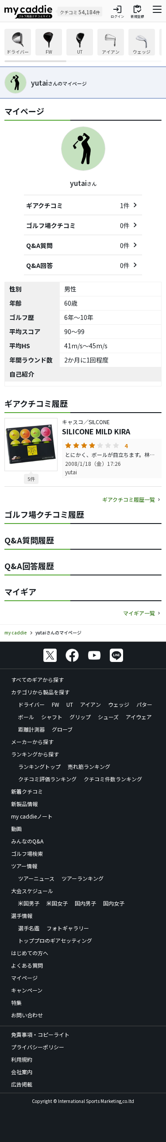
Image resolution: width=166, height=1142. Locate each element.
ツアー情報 (24, 866)
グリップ (80, 717)
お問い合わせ (27, 1015)
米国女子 (57, 903)
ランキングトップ (39, 766)
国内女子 (113, 903)
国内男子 (85, 903)
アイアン (90, 704)
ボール (26, 717)
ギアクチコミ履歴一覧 (128, 499)
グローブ (62, 729)
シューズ (108, 717)
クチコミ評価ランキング (47, 779)
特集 (16, 1002)
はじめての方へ (29, 953)
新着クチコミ (27, 791)
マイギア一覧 (139, 613)
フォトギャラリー (67, 928)
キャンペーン (26, 990)
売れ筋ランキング (89, 766)
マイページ (24, 977)
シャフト (51, 717)
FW (55, 704)
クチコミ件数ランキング (113, 779)
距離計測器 (31, 729)
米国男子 (28, 903)
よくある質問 (27, 965)
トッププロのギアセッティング (55, 940)
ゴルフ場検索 (27, 853)
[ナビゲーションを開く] (157, 11)
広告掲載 (21, 1084)
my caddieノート (32, 816)
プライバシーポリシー (37, 1047)
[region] (83, 45)
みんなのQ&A (27, 841)
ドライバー (31, 704)
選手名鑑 (28, 928)
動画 (16, 828)
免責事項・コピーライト (40, 1034)
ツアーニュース (36, 878)
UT (69, 704)
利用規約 (21, 1059)
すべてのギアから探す (37, 679)
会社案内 (21, 1071)
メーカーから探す (32, 741)
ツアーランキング (83, 878)
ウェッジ (118, 704)
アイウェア (139, 717)
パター (144, 704)
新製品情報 (24, 803)
